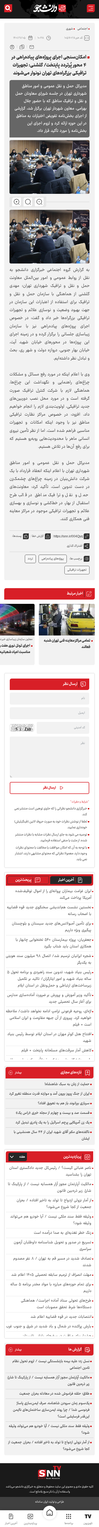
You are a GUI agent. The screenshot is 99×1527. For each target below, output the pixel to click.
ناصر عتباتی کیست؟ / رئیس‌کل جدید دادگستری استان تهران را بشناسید (50, 1171)
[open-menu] (91, 8)
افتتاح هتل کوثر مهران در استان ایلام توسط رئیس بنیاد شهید (49, 1037)
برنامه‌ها (68, 1523)
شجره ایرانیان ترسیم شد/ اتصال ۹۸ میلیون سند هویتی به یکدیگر (48, 959)
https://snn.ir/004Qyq (68, 536)
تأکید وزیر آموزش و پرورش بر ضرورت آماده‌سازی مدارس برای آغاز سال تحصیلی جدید (49, 998)
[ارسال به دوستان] (31, 46)
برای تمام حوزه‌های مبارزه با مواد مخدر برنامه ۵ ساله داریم (50, 1288)
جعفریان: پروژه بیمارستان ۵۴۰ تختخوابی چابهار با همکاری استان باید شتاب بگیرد (53, 943)
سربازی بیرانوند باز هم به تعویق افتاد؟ (63, 1103)
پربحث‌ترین (23, 880)
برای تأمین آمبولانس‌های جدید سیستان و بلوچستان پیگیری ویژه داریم (51, 927)
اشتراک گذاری (74, 546)
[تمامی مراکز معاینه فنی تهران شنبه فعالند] (67, 619)
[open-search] (8, 8)
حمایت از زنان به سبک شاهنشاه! (67, 1084)
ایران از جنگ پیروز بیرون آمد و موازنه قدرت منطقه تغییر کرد (49, 1094)
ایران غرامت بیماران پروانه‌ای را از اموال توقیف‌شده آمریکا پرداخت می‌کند (53, 894)
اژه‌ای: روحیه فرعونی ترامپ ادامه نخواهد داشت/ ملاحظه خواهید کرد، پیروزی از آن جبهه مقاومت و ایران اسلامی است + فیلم (48, 1018)
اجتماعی (82, 29)
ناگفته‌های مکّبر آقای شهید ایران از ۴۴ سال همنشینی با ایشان (51, 1135)
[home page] (49, 1513)
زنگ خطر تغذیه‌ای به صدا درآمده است (62, 1233)
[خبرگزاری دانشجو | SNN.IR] (49, 8)
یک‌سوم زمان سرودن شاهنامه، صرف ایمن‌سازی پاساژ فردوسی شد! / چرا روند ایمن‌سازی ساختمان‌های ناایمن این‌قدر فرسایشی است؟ (51, 1410)
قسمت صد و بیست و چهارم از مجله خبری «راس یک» (52, 1113)
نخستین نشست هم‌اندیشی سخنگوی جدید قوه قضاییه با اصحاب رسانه (49, 911)
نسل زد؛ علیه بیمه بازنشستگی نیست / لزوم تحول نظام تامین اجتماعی (50, 1364)
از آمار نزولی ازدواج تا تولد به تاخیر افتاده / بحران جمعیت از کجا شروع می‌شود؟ (54, 1204)
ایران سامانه (41, 1501)
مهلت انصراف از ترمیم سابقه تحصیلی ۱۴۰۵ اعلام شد (51, 1275)
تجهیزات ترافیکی (77, 570)
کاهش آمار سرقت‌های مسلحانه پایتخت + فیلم (56, 1050)
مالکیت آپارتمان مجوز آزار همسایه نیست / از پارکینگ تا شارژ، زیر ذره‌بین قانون (49, 1187)
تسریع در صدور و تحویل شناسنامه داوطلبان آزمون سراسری (52, 1246)
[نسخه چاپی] (12, 46)
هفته (22, 1157)
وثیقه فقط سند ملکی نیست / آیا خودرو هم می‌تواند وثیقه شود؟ (50, 1220)
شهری (69, 29)
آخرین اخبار (66, 880)
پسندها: (17, 536)
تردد (30, 559)
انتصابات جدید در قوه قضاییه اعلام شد (61, 1317)
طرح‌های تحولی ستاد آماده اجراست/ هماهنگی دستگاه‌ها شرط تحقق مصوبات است (56, 1304)
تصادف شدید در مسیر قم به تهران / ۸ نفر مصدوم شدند (52, 1262)
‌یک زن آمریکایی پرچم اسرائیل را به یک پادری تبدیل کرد (52, 1122)
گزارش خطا (38, 536)
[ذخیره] (22, 46)
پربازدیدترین (30, 1523)
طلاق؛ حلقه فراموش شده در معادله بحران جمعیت (54, 1394)
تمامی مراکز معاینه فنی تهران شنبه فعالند (67, 644)
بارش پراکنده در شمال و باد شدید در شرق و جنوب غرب (48, 1326)
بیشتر (15, 1072)
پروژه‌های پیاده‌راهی (52, 559)
